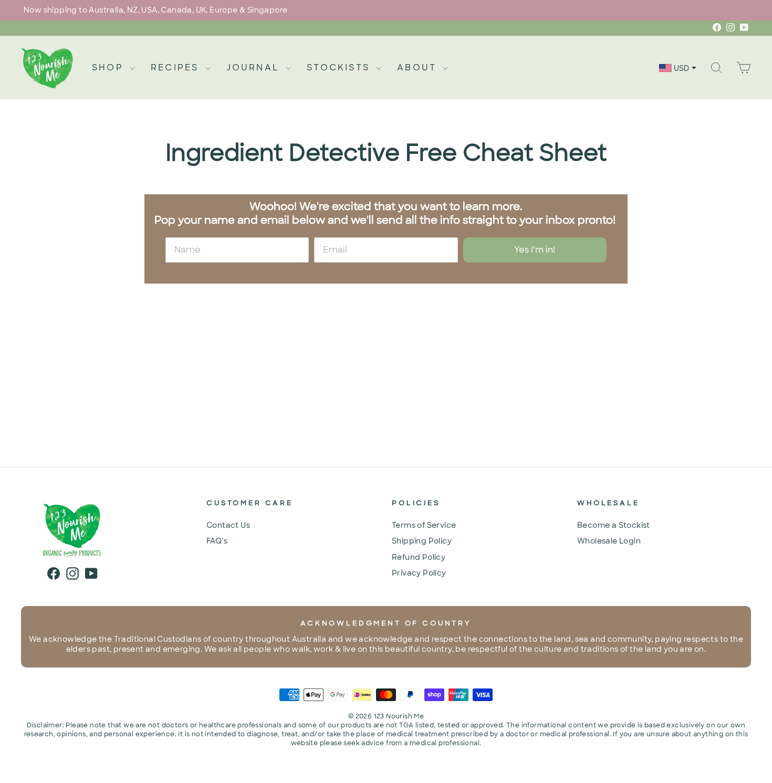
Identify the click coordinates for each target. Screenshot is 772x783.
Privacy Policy (419, 573)
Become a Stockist (613, 525)
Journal (255, 67)
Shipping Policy (422, 541)
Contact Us (228, 525)
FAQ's (216, 541)
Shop (109, 67)
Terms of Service (424, 525)
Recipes (177, 67)
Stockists (340, 67)
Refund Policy (418, 557)
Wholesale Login (609, 541)
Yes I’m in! (534, 249)
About (418, 67)
